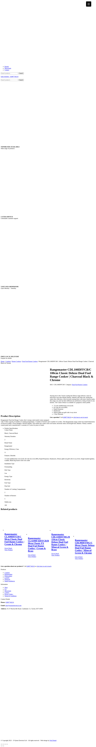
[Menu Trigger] (88, 4)
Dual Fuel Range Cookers (30, 361)
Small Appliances (9, 581)
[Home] (48, 63)
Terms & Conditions (10, 596)
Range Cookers (16, 361)
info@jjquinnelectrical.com (13, 605)
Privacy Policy (8, 594)
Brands (6, 66)
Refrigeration (8, 574)
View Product (8, 550)
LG (5, 589)
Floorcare (7, 579)
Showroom (7, 68)
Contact (6, 70)
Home (2, 361)
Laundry (7, 578)
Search (21, 73)
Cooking (8, 361)
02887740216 (67, 417)
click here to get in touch (80, 417)
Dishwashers (8, 576)
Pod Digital (53, 740)
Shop (6, 587)
